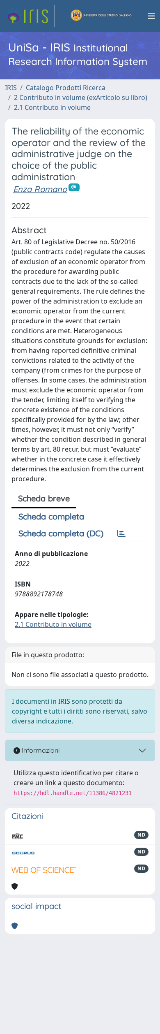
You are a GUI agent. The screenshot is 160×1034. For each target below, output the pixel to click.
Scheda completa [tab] (51, 516)
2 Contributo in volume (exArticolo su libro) (80, 97)
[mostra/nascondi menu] (151, 16)
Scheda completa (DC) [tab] (60, 533)
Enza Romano (40, 189)
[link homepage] (30, 16)
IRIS (11, 87)
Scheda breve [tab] (44, 498)
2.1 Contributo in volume (52, 107)
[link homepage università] (101, 16)
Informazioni (39, 750)
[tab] (121, 533)
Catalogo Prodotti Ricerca (65, 87)
